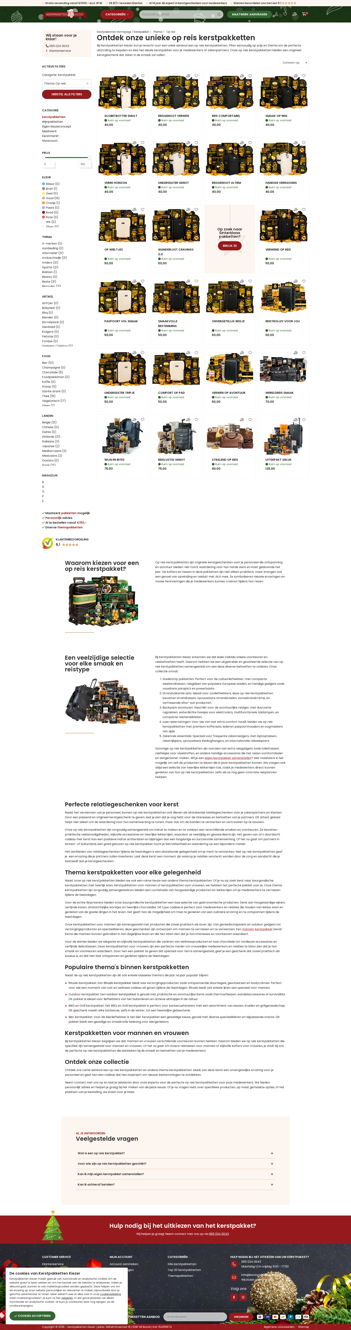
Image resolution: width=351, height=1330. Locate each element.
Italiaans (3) (50, 441)
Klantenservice (60, 51)
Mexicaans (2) (52, 456)
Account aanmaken (124, 1264)
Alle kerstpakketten (182, 1264)
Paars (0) (52, 208)
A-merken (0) (52, 243)
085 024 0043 (59, 46)
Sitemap (303, 1327)
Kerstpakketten (53, 117)
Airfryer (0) (50, 303)
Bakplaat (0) (51, 308)
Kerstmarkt (50, 136)
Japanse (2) (51, 446)
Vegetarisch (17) (54, 401)
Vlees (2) (48, 405)
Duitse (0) (49, 432)
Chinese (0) (50, 427)
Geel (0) (52, 193)
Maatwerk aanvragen (249, 14)
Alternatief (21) (53, 253)
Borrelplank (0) (53, 322)
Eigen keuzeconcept (56, 126)
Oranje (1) (53, 203)
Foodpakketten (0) (56, 377)
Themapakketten (180, 1276)
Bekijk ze (230, 246)
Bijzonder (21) (51, 286)
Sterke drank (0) (54, 391)
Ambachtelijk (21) (54, 258)
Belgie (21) (49, 422)
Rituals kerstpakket (117, 983)
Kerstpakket (141, 32)
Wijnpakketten (52, 122)
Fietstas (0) (50, 336)
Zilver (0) (52, 227)
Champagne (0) (53, 367)
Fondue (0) (50, 341)
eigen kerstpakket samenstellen (228, 758)
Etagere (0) (50, 332)
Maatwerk (49, 131)
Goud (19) (53, 198)
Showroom (50, 141)
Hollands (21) (51, 437)
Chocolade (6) (52, 372)
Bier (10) (48, 363)
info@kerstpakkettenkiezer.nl (262, 1275)
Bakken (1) (49, 272)
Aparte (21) (50, 267)
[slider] (43, 157)
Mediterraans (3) (54, 451)
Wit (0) (51, 222)
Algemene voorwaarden (279, 1327)
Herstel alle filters (67, 94)
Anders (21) (50, 262)
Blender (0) (50, 317)
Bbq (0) (47, 313)
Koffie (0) (49, 382)
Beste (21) (49, 281)
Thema (157, 32)
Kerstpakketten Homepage (114, 32)
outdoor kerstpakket (121, 994)
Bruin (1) (51, 189)
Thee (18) (49, 396)
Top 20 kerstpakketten (184, 1270)
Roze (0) (52, 217)
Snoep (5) (49, 386)
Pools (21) (49, 465)
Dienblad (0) (51, 327)
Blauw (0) (53, 184)
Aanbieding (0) (52, 248)
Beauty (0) (49, 277)
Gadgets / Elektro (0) (57, 346)
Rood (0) (52, 212)
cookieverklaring (110, 1294)
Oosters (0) (50, 460)
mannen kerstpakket (257, 929)
